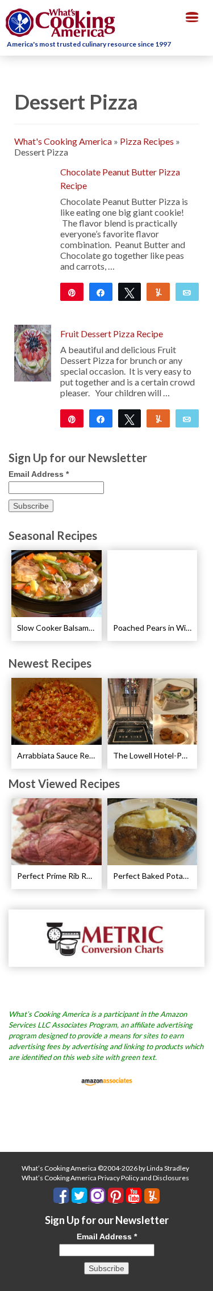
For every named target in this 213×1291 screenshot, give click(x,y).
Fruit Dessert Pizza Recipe (111, 333)
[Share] (101, 291)
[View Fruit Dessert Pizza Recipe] (32, 351)
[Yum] (158, 291)
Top (200, 1275)
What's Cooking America (63, 141)
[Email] (187, 291)
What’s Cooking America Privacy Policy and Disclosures (105, 1177)
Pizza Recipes (147, 141)
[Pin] (72, 291)
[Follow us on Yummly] (152, 1196)
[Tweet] (130, 291)
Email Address (39, 474)
